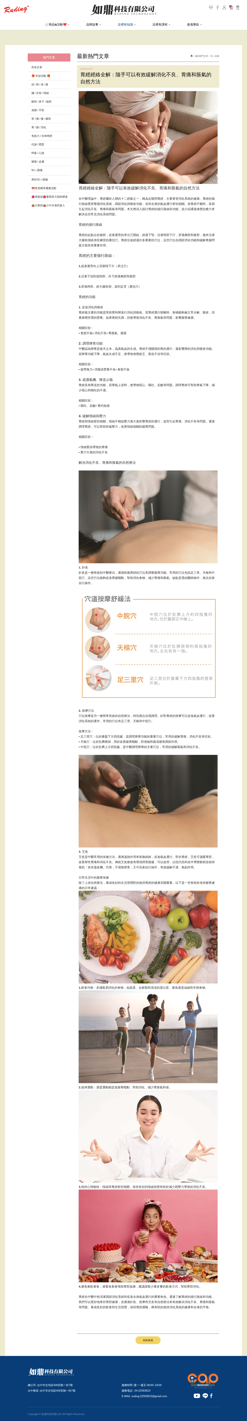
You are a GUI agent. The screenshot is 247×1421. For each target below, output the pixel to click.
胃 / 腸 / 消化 (38, 127)
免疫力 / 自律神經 (41, 135)
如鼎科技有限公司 (123, 9)
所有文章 (36, 67)
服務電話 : (128, 1390)
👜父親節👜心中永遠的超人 (48, 205)
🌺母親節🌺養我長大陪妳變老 (49, 196)
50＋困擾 (37, 170)
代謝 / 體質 (37, 144)
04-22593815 (142, 1390)
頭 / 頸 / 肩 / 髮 (39, 84)
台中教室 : (34, 1390)
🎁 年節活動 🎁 (40, 75)
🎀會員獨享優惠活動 (43, 188)
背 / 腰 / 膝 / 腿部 (41, 118)
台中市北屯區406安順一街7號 (55, 1385)
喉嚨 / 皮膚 (37, 161)
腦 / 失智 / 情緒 (40, 93)
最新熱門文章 (201, 56)
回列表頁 (148, 1340)
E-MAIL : (127, 1396)
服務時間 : (128, 1385)
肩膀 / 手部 (37, 110)
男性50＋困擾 (39, 179)
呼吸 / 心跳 (37, 153)
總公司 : (32, 1385)
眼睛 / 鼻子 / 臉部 (41, 101)
